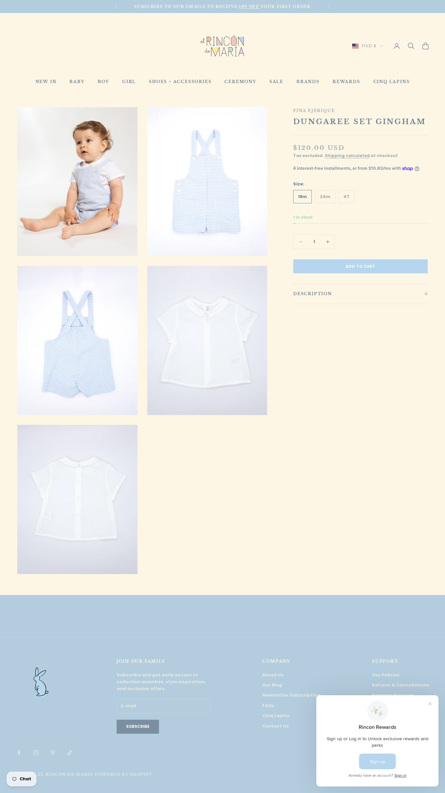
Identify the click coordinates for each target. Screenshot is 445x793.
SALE (276, 81)
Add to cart (360, 266)
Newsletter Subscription (291, 695)
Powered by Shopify (123, 774)
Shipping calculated (347, 156)
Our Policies (386, 675)
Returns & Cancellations (400, 685)
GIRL (129, 81)
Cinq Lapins (276, 716)
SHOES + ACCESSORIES (180, 81)
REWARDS (346, 81)
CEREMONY (240, 81)
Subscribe (138, 726)
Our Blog (272, 685)
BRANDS (308, 81)
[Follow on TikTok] (69, 752)
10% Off (250, 6)
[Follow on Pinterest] (53, 752)
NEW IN (46, 81)
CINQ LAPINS (391, 81)
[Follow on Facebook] (19, 752)
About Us (273, 675)
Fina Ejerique (314, 110)
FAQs (268, 705)
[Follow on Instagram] (36, 752)
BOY (103, 81)
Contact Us (275, 726)
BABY (76, 81)
